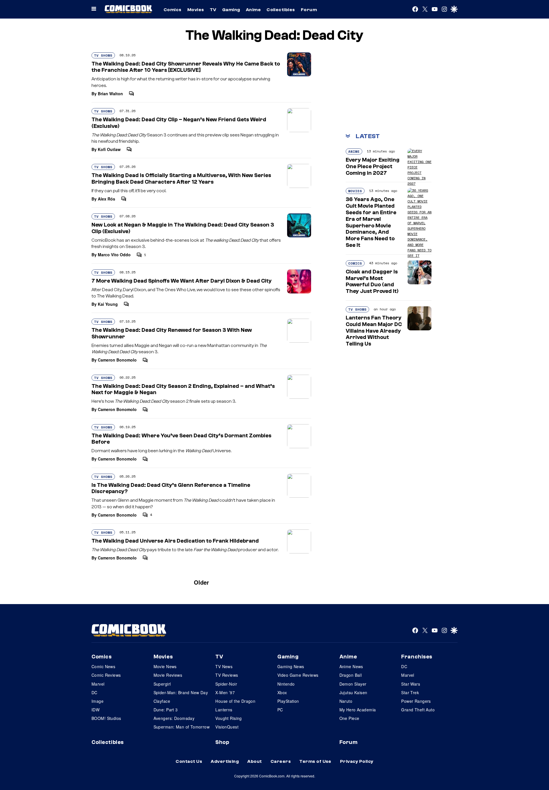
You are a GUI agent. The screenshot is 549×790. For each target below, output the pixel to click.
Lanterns (223, 709)
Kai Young (108, 304)
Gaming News (290, 666)
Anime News (351, 666)
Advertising (225, 761)
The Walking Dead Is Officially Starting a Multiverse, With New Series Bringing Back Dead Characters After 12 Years (181, 178)
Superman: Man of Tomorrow (182, 727)
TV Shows (103, 55)
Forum (309, 9)
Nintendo (286, 684)
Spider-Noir (226, 684)
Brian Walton (110, 93)
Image (98, 701)
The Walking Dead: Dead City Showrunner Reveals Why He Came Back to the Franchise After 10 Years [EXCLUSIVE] (186, 67)
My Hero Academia (357, 709)
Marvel (98, 684)
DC (95, 692)
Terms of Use (315, 761)
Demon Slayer (353, 684)
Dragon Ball (350, 675)
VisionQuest (226, 727)
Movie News (165, 666)
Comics (173, 9)
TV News (223, 666)
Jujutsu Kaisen (353, 692)
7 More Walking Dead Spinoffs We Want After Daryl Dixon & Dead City (182, 281)
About (254, 761)
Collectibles (280, 9)
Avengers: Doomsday (174, 718)
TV (213, 9)
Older (201, 582)
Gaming (231, 9)
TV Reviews (226, 675)
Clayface (162, 701)
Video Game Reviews (298, 675)
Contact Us (189, 761)
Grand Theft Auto (418, 709)
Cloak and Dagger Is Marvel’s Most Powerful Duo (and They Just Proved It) (372, 281)
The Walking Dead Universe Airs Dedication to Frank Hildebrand (175, 541)
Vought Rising (228, 718)
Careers (280, 761)
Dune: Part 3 (166, 709)
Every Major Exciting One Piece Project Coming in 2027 (372, 166)
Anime (253, 9)
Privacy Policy (356, 761)
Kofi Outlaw (109, 149)
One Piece (349, 718)
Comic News (103, 666)
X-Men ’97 (225, 692)
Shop (222, 742)
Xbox (282, 692)
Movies (195, 9)
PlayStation (288, 701)
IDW (96, 709)
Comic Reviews (106, 675)
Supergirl (162, 684)
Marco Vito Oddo (114, 254)
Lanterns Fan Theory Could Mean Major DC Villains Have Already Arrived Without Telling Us (374, 331)
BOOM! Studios (106, 718)
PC (280, 709)
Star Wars (410, 684)
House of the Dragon (235, 701)
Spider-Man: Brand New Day (181, 692)
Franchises (416, 657)
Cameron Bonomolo (117, 360)
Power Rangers (416, 701)
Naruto (346, 701)
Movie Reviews (168, 675)
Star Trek (410, 692)
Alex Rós (106, 199)
